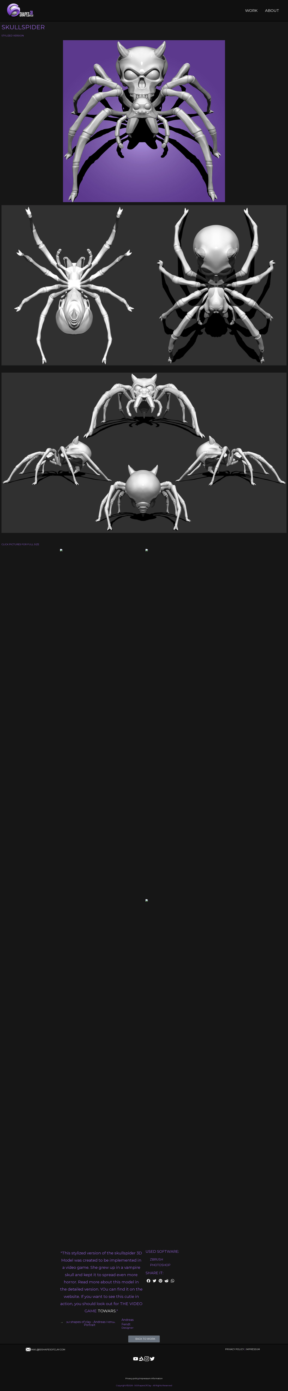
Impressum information (151, 1378)
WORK (251, 10)
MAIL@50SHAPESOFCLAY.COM (48, 1349)
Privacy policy (132, 1378)
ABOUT (272, 10)
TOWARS (107, 1311)
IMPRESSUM (253, 1349)
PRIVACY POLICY (234, 1349)
